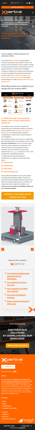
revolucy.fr (22, 427)
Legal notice (26, 426)
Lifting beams (8, 168)
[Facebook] (32, 3)
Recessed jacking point (11, 171)
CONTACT (4, 3)
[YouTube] (29, 3)
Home (3, 20)
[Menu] (33, 12)
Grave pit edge (8, 162)
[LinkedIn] (27, 3)
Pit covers (14, 151)
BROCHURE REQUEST (17, 346)
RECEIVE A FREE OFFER (17, 7)
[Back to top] (31, 426)
